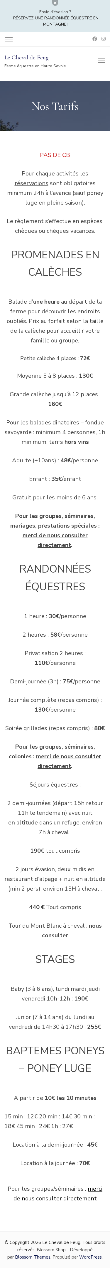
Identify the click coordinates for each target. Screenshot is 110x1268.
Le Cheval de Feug (26, 57)
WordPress (90, 1257)
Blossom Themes (32, 1257)
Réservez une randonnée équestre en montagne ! (56, 21)
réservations (31, 183)
